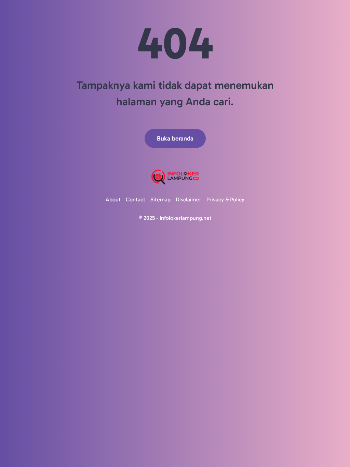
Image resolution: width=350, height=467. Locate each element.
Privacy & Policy (225, 199)
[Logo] (175, 177)
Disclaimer (188, 199)
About (113, 199)
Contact (135, 199)
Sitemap (160, 199)
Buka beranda (175, 138)
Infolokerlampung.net (186, 218)
